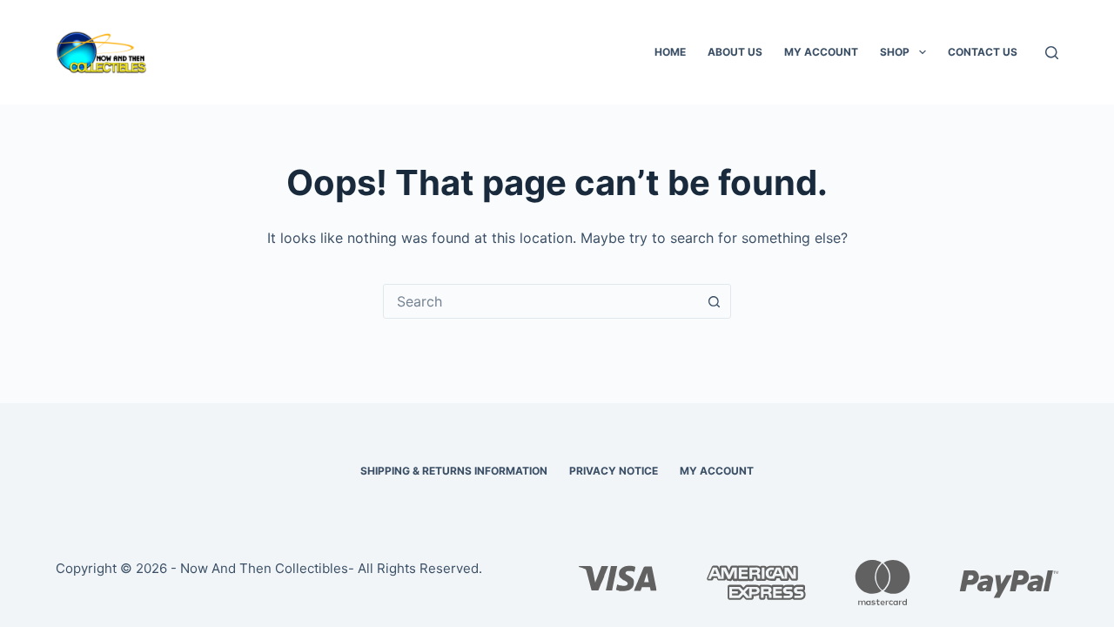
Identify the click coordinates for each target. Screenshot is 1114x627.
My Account (821, 51)
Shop (894, 51)
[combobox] (540, 301)
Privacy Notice (613, 470)
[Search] (1051, 52)
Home (670, 51)
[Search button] (713, 301)
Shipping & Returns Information (453, 470)
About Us (735, 51)
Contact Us (982, 51)
